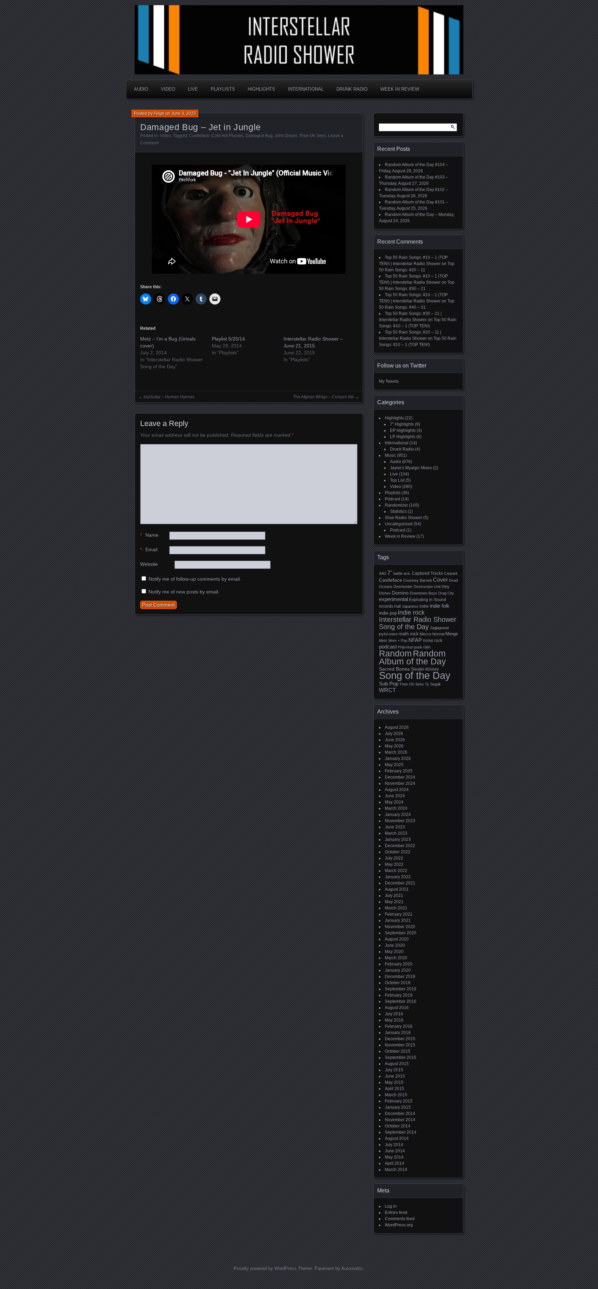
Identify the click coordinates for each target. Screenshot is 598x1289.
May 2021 (394, 901)
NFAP (415, 640)
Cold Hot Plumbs (227, 135)
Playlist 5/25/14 (228, 339)
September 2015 (400, 1057)
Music (390, 455)
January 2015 (398, 1107)
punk (418, 647)
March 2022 (396, 870)
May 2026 (394, 746)
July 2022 (394, 858)
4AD (382, 573)
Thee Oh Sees (312, 135)
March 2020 (396, 957)
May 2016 (394, 1020)
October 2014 (397, 1126)
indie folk (440, 606)
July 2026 (394, 733)
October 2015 (397, 1051)
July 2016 (394, 1013)
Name (149, 535)
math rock (409, 633)
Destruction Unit (427, 586)
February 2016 (399, 1026)
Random (395, 653)
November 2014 (400, 1119)
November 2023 (400, 820)
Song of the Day (415, 675)
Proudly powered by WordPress (265, 1268)
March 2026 (396, 752)
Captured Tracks (427, 573)
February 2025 (399, 771)
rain (427, 647)
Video (168, 89)
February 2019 (399, 995)
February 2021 (399, 914)
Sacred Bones (394, 669)
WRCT (387, 690)
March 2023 (396, 833)
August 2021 (397, 889)
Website (149, 564)
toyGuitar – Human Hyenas (169, 396)
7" (389, 573)
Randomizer (396, 505)
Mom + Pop (397, 640)
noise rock (432, 640)
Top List (397, 480)
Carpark (451, 573)
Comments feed (400, 1218)
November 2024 (400, 783)
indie (424, 606)
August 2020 (397, 939)
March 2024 (396, 808)
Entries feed (396, 1212)
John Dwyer (286, 135)
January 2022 (398, 876)
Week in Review (399, 89)
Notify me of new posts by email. (183, 591)
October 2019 (397, 982)
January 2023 (398, 839)
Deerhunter (403, 586)
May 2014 (394, 1157)
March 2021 (396, 908)
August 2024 (397, 789)
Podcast (392, 499)
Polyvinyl (405, 647)
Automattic (352, 1268)
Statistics (398, 511)
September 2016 (400, 1001)
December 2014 (400, 1113)
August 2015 (397, 1063)
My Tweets (389, 381)
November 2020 (400, 926)
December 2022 (400, 845)
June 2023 (395, 827)
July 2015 (394, 1070)
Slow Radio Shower (403, 517)
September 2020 (400, 933)
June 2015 (395, 1076)
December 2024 (400, 777)
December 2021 (400, 883)
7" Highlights (402, 424)
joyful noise (388, 634)
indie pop (388, 613)
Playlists (223, 89)
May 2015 (394, 1082)
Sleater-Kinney (425, 669)
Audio (141, 89)
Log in (391, 1206)
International (306, 89)
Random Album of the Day (412, 657)
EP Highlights (403, 430)
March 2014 (396, 1169)
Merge (451, 633)
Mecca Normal (432, 634)
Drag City (446, 593)
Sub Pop (388, 684)
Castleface (199, 135)
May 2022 (394, 864)
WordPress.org (399, 1225)
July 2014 (394, 1144)
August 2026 (397, 727)
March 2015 (396, 1094)
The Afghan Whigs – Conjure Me (323, 396)
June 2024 (395, 795)
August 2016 (397, 1007)
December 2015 (400, 1038)
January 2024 (398, 814)
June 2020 (395, 945)
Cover (440, 580)
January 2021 (398, 920)
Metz (383, 640)
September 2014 (400, 1132)
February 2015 (399, 1101)
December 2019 (400, 976)
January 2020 (398, 970)
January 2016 (398, 1032)
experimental (393, 599)
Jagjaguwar (439, 628)
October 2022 (397, 852)
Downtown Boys (423, 593)
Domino (400, 593)
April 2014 (394, 1163)
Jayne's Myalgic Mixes (411, 467)
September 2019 (400, 989)
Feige (159, 113)
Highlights (261, 89)
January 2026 (398, 758)
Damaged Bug (259, 135)
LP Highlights (402, 436)
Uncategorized (399, 523)
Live (193, 89)
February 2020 (399, 964)
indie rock (411, 612)
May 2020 (394, 951)
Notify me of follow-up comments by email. (194, 579)
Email (148, 549)
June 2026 (395, 739)
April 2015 (394, 1088)
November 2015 (400, 1045)
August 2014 (397, 1138)
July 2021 (394, 895)
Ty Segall (432, 684)
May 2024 (394, 802)
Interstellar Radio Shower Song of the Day (417, 623)
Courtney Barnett (417, 580)
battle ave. (402, 573)
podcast (388, 647)
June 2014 (395, 1151)
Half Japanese (406, 606)
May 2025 (394, 764)
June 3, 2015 (183, 113)
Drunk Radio (352, 89)
